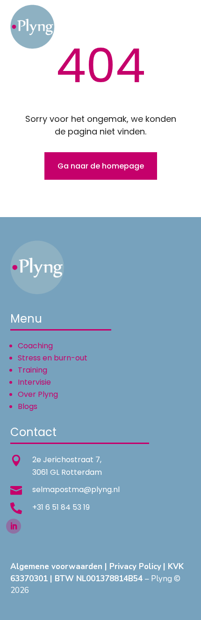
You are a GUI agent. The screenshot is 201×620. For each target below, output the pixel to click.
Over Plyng (38, 394)
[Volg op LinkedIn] (13, 526)
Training (32, 370)
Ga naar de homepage (100, 166)
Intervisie (34, 382)
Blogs (27, 406)
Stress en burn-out (52, 357)
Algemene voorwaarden (56, 566)
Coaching (35, 345)
